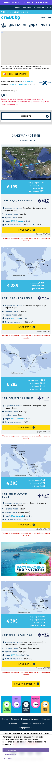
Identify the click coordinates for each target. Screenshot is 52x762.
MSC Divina (16, 655)
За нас (17, 7)
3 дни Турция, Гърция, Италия (17, 200)
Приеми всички (10, 750)
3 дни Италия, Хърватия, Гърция (14, 495)
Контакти (27, 7)
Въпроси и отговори (42, 7)
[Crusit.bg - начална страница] (10, 17)
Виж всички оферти (24, 683)
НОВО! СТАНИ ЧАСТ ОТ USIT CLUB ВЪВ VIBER (26, 2)
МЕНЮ (44, 17)
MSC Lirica (15, 318)
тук (13, 744)
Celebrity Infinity (18, 84)
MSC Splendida (17, 516)
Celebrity (28, 81)
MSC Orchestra (17, 221)
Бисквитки (12, 723)
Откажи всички (10, 754)
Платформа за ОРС (26, 728)
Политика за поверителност (32, 723)
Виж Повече (24, 229)
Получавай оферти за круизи (16, 12)
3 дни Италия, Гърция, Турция (17, 634)
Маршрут (26, 116)
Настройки (8, 758)
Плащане (46, 719)
